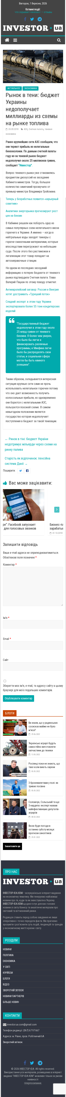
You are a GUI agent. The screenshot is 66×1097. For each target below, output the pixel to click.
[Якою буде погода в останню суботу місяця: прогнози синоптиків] (15, 824)
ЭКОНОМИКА (30, 88)
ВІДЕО (6, 984)
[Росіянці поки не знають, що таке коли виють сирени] (15, 762)
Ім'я (6, 618)
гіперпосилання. (33, 1083)
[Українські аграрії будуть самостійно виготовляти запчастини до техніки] (15, 741)
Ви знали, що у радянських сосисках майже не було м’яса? (43, 726)
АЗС (25, 129)
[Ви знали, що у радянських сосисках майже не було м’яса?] (15, 721)
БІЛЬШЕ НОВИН (11, 1002)
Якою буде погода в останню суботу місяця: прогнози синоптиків (42, 829)
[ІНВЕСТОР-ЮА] (7, 40)
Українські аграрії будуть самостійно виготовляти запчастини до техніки (42, 747)
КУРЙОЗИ (8, 972)
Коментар (10, 564)
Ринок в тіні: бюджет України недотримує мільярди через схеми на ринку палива (31, 444)
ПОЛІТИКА (8, 955)
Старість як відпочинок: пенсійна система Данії (27, 461)
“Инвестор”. (25, 165)
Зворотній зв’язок (13, 1042)
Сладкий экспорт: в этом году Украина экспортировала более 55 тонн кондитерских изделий (33, 306)
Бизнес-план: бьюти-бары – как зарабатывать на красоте (41, 526)
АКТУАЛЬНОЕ (14, 88)
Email (7, 639)
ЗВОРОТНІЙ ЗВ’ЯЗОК (13, 990)
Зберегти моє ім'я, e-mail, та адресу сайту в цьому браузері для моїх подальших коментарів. (33, 688)
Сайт (5, 660)
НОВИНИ (7, 949)
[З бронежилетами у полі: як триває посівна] (15, 781)
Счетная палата (36, 129)
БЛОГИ (6, 978)
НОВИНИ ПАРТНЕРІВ (13, 996)
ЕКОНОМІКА (9, 961)
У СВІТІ (6, 966)
